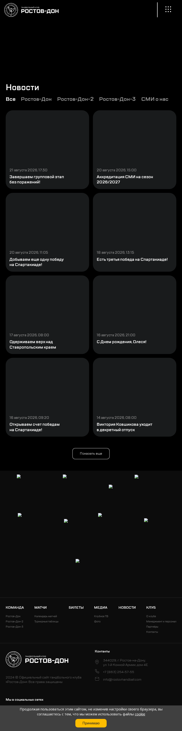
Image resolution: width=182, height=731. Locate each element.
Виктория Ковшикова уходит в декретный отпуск (124, 427)
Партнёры (152, 627)
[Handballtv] (154, 528)
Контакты (152, 632)
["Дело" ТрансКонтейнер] (113, 528)
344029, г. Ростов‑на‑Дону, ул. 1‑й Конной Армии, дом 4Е (125, 662)
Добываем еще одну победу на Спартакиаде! (36, 262)
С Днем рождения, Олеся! (121, 342)
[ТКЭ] (114, 490)
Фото (97, 621)
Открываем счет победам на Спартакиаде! (34, 427)
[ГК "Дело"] (73, 528)
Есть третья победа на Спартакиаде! (132, 259)
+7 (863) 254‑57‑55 (118, 672)
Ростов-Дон (13, 616)
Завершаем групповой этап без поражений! (36, 179)
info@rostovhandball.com (122, 679)
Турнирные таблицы (46, 621)
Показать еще (91, 453)
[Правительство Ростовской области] (78, 489)
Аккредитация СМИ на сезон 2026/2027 (125, 179)
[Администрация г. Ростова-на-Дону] (32, 489)
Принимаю (91, 723)
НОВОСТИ (127, 607)
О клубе (151, 616)
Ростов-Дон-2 (14, 621)
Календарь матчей (45, 616)
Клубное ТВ (101, 616)
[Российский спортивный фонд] (91, 574)
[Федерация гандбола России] (33, 528)
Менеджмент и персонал (161, 621)
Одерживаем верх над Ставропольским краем (32, 344)
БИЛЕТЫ (76, 607)
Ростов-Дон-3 (14, 627)
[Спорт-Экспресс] (150, 490)
